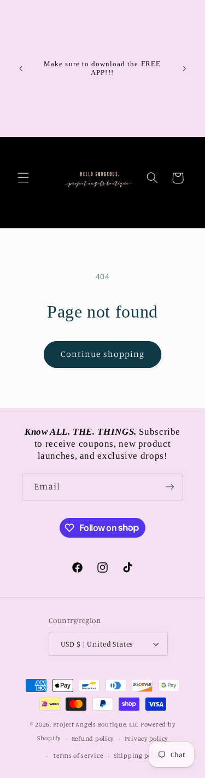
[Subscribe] (170, 487)
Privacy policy (146, 738)
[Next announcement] (184, 68)
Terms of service (78, 755)
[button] (23, 178)
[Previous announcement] (21, 68)
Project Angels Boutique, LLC (96, 724)
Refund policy (93, 738)
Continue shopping (102, 354)
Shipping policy (138, 755)
